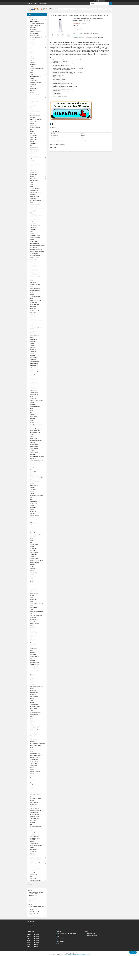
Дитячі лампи (32, 133)
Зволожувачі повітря (34, 843)
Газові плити (32, 103)
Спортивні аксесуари (34, 632)
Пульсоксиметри (33, 617)
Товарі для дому (33, 178)
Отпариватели (32, 92)
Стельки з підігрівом (34, 558)
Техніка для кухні (33, 151)
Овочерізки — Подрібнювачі (35, 31)
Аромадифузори (33, 323)
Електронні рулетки (34, 194)
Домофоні (32, 676)
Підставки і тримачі (34, 198)
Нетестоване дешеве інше (35, 583)
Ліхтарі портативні (33, 739)
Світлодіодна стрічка (34, 394)
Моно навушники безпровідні (35, 755)
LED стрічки (32, 66)
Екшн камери (32, 483)
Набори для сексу (33, 503)
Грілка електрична (33, 382)
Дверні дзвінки (33, 654)
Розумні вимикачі (33, 554)
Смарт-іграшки (33, 27)
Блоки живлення (33, 636)
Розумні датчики (33, 223)
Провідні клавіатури (34, 485)
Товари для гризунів (34, 669)
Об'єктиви (32, 625)
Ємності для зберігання (34, 361)
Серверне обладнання (34, 790)
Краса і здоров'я (33, 84)
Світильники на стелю (34, 816)
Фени (31, 129)
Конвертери (32, 627)
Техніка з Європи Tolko (33, 927)
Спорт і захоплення (33, 90)
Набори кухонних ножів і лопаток (36, 68)
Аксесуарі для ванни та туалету (36, 424)
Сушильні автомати (34, 593)
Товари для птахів (33, 694)
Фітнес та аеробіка (33, 708)
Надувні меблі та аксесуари (35, 757)
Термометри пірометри (34, 836)
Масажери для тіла (33, 357)
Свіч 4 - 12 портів (33, 211)
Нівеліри (31, 566)
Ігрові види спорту (33, 741)
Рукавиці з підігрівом (34, 475)
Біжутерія (32, 434)
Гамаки (31, 107)
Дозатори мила (33, 312)
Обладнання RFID (33, 763)
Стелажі (31, 605)
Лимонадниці (32, 39)
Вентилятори (32, 319)
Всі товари (69, 9)
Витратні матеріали (34, 696)
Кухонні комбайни (33, 261)
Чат (134, 952)
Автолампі (32, 720)
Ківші (31, 60)
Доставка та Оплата (80, 9)
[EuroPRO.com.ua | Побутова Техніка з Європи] (34, 9)
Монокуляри (32, 355)
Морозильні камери (34, 733)
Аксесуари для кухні (34, 369)
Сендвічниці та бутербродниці (36, 76)
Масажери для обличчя (34, 335)
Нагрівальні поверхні (34, 714)
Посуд (31, 48)
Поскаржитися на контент (73, 954)
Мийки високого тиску (34, 180)
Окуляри (31, 426)
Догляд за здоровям (34, 812)
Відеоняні (32, 688)
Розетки (31, 609)
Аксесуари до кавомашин (35, 832)
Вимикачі (32, 646)
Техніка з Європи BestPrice (34, 925)
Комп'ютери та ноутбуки (34, 96)
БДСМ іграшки (32, 402)
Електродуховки (33, 306)
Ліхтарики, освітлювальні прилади (37, 23)
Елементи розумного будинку (35, 798)
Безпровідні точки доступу (35, 771)
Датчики (31, 202)
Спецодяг (31, 184)
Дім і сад (31, 56)
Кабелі (31, 542)
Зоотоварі (32, 168)
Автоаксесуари (33, 341)
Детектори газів (33, 640)
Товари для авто (33, 154)
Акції (104, 9)
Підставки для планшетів (35, 284)
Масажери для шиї (33, 380)
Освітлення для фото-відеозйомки (36, 462)
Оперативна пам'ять (34, 489)
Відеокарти (32, 493)
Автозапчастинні (33, 507)
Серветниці (32, 86)
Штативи (31, 710)
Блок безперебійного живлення (36, 321)
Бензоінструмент (33, 849)
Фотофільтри (32, 513)
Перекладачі (32, 822)
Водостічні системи (33, 834)
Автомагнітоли (33, 530)
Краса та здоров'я (33, 878)
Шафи (31, 367)
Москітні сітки (32, 684)
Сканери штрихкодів (34, 667)
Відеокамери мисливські (35, 818)
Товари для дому (33, 872)
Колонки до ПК (33, 505)
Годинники (32, 517)
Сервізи (31, 74)
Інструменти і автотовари (35, 227)
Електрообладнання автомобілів (36, 560)
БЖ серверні (32, 568)
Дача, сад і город (33, 135)
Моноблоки (32, 788)
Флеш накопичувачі (34, 190)
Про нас (96, 9)
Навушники (32, 769)
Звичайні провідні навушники (36, 845)
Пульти (31, 396)
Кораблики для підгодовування (36, 862)
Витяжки (31, 186)
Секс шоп (31, 410)
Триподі (31, 540)
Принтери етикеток (33, 607)
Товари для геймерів (34, 444)
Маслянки (32, 78)
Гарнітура (32, 702)
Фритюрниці (32, 581)
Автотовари (32, 131)
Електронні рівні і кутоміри (35, 794)
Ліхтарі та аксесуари (34, 855)
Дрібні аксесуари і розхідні (35, 255)
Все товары (31, 17)
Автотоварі (32, 595)
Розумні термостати (34, 452)
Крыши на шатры (33, 58)
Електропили (32, 660)
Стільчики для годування (35, 149)
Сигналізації (32, 487)
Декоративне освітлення (35, 268)
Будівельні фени (33, 735)
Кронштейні (32, 538)
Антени (31, 587)
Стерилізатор (32, 316)
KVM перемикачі (33, 690)
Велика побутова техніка (35, 235)
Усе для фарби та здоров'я (35, 164)
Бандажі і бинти (33, 404)
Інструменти (32, 414)
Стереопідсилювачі (33, 331)
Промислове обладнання (35, 115)
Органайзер (32, 343)
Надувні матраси (33, 416)
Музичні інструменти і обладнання (37, 456)
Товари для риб (33, 349)
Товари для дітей (33, 176)
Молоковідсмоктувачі (34, 671)
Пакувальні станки (33, 524)
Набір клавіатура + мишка (35, 432)
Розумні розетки (33, 458)
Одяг (31, 796)
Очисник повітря (33, 359)
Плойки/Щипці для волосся (35, 810)
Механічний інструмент (34, 814)
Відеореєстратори (33, 638)
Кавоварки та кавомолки (35, 127)
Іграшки (31, 642)
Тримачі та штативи (34, 33)
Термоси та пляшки (33, 143)
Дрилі (31, 497)
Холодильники (33, 229)
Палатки (31, 337)
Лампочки (32, 239)
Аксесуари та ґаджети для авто (36, 37)
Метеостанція (32, 454)
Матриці (31, 830)
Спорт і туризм (33, 170)
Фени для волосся (33, 648)
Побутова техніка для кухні (35, 35)
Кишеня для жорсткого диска (35, 300)
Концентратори (33, 308)
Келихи (31, 70)
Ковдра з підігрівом (34, 448)
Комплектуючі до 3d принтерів (36, 327)
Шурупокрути (32, 522)
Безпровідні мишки (34, 572)
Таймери (31, 747)
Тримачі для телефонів (34, 243)
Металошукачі (32, 467)
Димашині (32, 386)
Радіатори (32, 450)
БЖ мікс (31, 420)
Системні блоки (33, 644)
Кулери (31, 378)
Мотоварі (31, 298)
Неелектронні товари (34, 363)
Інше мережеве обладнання (35, 192)
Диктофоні (32, 847)
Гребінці (31, 280)
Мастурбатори (32, 374)
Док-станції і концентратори (35, 264)
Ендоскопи (32, 314)
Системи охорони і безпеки (35, 371)
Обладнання (32, 442)
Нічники (31, 292)
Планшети (32, 123)
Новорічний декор (33, 302)
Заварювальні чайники (34, 21)
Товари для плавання (34, 804)
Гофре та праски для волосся (35, 119)
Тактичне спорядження (34, 156)
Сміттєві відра (33, 44)
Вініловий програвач (34, 704)
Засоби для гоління (33, 556)
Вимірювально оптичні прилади (36, 611)
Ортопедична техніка (34, 678)
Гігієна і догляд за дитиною (35, 200)
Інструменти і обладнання (35, 158)
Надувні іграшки (33, 347)
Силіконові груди (33, 526)
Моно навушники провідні (35, 727)
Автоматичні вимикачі (34, 481)
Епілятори (32, 109)
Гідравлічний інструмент (35, 729)
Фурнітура (32, 841)
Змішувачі (32, 509)
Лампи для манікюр (34, 101)
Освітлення (32, 749)
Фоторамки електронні (34, 562)
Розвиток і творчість (34, 802)
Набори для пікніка (33, 80)
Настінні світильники (34, 365)
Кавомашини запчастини (35, 188)
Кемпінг (31, 182)
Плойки (31, 72)
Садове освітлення (33, 241)
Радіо (31, 737)
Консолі (31, 680)
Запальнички (32, 722)
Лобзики (31, 718)
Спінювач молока (33, 548)
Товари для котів (33, 599)
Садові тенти (32, 329)
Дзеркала (32, 570)
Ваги (31, 46)
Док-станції (32, 491)
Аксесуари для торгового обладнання (37, 245)
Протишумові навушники (35, 406)
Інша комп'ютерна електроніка (36, 272)
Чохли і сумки (32, 345)
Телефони (32, 546)
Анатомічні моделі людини (35, 111)
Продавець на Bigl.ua (69, 953)
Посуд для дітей (33, 64)
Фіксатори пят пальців (34, 310)
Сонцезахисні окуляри (34, 94)
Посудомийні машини (34, 634)
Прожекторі (32, 422)
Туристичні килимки (34, 88)
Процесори (32, 782)
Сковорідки (32, 52)
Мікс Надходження (33, 589)
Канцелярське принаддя (35, 276)
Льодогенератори (33, 519)
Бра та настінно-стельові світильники (37, 743)
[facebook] (50, 124)
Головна (61, 9)
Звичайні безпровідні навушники (36, 215)
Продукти (32, 876)
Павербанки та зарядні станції (36, 615)
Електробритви (33, 117)
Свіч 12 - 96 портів (33, 247)
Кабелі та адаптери (34, 792)
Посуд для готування (34, 147)
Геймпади (32, 724)
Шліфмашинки (33, 282)
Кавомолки (32, 464)
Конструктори (32, 418)
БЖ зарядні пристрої (34, 392)
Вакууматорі (32, 436)
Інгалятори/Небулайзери (35, 237)
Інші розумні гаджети (34, 253)
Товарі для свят (33, 820)
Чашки (31, 145)
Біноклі (31, 700)
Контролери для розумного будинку (37, 251)
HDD (30, 777)
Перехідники (32, 564)
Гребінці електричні (34, 552)
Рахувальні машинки (34, 270)
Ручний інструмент (33, 501)
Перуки (31, 408)
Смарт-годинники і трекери (35, 225)
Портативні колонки (34, 113)
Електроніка (32, 853)
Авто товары (32, 162)
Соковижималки (33, 351)
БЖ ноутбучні (32, 779)
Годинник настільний (34, 692)
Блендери (32, 233)
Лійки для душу (33, 471)
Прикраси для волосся (34, 469)
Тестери (31, 601)
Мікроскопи (32, 333)
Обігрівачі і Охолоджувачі (60, 15)
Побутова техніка (33, 137)
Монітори (31, 784)
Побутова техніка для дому (35, 25)
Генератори (32, 141)
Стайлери (32, 62)
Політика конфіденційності (84, 954)
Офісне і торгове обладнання (35, 745)
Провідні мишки (33, 550)
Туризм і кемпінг (33, 536)
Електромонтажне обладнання (36, 534)
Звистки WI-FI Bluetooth (34, 544)
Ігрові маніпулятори (34, 446)
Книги (31, 806)
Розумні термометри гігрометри (36, 603)
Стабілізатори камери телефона (36, 400)
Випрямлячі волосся (34, 591)
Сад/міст (31, 286)
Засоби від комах (33, 765)
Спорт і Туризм (33, 121)
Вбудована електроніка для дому (36, 686)
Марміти (31, 41)
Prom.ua (76, 952)
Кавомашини (32, 528)
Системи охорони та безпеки (35, 858)
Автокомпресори (33, 511)
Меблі (31, 412)
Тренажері (32, 698)
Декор (31, 658)
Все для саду (32, 166)
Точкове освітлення (33, 339)
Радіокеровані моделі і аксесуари (36, 477)
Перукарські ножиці (34, 619)
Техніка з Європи (33, 19)
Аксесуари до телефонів (34, 662)
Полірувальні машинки (34, 304)
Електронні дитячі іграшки (35, 753)
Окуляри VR (32, 294)
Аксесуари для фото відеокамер (36, 440)
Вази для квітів (33, 125)
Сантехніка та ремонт (34, 105)
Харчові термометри (34, 759)
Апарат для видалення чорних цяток (37, 209)
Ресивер (31, 650)
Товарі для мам (33, 221)
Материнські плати (33, 217)
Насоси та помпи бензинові (35, 860)
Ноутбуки (31, 751)
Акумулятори (32, 384)
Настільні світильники (34, 196)
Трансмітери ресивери (34, 274)
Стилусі (31, 325)
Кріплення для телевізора (35, 296)
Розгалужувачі (33, 585)
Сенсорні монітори (33, 206)
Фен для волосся (33, 29)
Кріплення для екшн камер (35, 712)
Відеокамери (32, 629)
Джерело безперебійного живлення (37, 460)
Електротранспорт (33, 438)
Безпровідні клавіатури (34, 515)
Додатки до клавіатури (34, 656)
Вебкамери (32, 773)
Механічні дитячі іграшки (35, 706)
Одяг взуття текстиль (34, 761)
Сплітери (31, 579)
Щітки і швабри (33, 219)
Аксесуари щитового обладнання (36, 290)
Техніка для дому (33, 172)
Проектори (32, 767)
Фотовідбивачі (32, 652)
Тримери (31, 54)
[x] (52, 124)
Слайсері (31, 597)
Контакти (89, 9)
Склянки (31, 50)
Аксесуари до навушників (35, 204)
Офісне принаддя (33, 266)
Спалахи (31, 716)
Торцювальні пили (33, 390)
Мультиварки (32, 674)
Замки (31, 613)
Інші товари (32, 160)
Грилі (31, 824)
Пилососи (32, 99)
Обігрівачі (32, 213)
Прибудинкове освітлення (35, 288)
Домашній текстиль (34, 259)
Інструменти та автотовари (35, 82)
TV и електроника (33, 870)
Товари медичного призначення (36, 495)
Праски (31, 231)
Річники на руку (33, 574)
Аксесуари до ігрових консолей (36, 249)
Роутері (31, 731)
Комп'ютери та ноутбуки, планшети (37, 868)
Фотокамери (32, 376)
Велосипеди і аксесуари (34, 623)
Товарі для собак (33, 621)
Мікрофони (32, 800)
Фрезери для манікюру (34, 257)
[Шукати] (110, 3)
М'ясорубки (32, 278)
